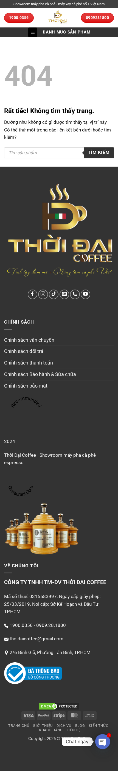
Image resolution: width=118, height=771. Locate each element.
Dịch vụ (64, 726)
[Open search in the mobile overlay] (59, 152)
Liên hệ (74, 730)
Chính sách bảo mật (25, 386)
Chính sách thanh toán (28, 363)
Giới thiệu (43, 726)
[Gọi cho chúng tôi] (75, 294)
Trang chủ (18, 726)
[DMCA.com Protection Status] (59, 705)
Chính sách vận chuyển (29, 340)
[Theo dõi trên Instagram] (43, 294)
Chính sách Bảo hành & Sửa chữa (40, 374)
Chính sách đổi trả (23, 351)
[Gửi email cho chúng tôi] (64, 294)
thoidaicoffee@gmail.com (36, 638)
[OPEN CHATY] (102, 741)
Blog (80, 726)
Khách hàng (51, 730)
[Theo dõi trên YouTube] (85, 294)
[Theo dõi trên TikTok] (53, 294)
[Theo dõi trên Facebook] (32, 294)
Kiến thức (98, 726)
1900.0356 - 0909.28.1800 (38, 625)
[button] (32, 32)
